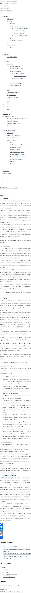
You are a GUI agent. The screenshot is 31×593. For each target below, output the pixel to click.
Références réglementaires (14, 123)
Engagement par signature (17, 152)
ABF (8, 109)
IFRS (11, 47)
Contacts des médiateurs (13, 126)
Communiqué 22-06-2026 (10, 546)
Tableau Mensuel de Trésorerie (18, 145)
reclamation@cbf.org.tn (6, 10)
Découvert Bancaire (15, 147)
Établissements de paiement (21, 35)
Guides (9, 99)
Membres (9, 21)
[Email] (15, 532)
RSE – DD (6, 171)
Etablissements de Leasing (21, 28)
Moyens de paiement (15, 85)
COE (8, 102)
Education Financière (9, 130)
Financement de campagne (17, 154)
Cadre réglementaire (15, 71)
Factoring (12, 161)
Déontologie (6, 114)
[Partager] (15, 537)
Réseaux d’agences (15, 66)
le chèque (24, 362)
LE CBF (5, 16)
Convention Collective (20, 78)
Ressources (10, 64)
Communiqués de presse (13, 92)
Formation (6, 107)
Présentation (10, 19)
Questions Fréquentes (12, 137)
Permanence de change (13, 97)
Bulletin (9, 90)
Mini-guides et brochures (13, 135)
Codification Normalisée (16, 68)
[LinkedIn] (15, 529)
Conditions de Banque (16, 83)
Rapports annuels (11, 95)
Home (1, 195)
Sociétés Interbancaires (16, 40)
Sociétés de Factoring (19, 30)
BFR (11, 142)
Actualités (6, 54)
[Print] (15, 535)
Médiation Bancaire (8, 116)
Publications (6, 61)
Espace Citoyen (7, 173)
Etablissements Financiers (17, 26)
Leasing (12, 164)
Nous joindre (3, 589)
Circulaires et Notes (19, 73)
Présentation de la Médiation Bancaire (17, 118)
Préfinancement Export (16, 159)
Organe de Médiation (12, 121)
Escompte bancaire (15, 149)
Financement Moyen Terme (17, 156)
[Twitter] (15, 527)
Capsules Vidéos (11, 140)
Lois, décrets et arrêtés (20, 76)
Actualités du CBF (12, 57)
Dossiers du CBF (11, 45)
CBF (4, 567)
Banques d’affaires (19, 33)
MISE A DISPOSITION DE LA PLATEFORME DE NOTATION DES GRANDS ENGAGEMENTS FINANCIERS (17, 556)
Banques (12, 23)
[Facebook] (15, 524)
